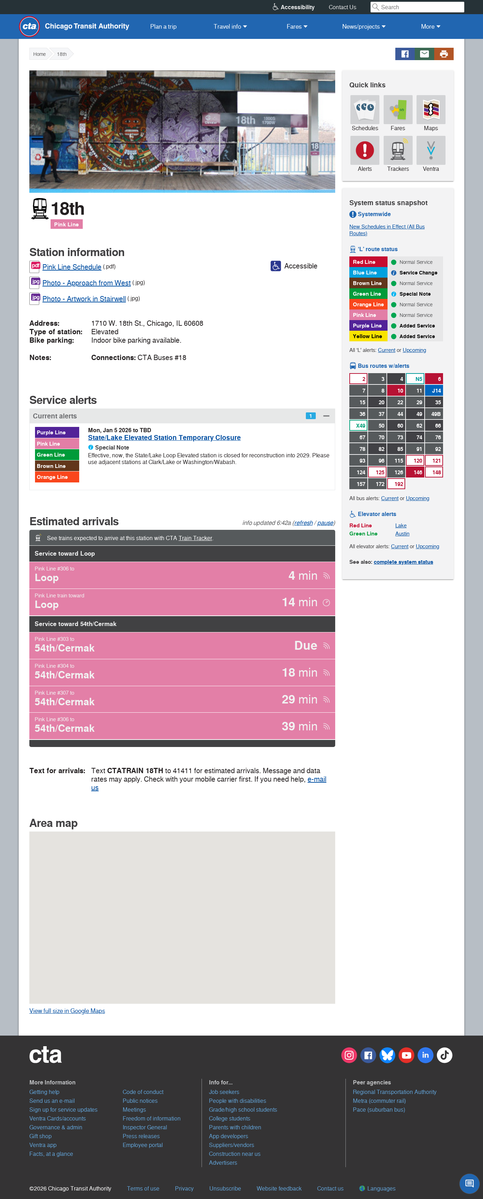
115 (399, 461)
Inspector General (145, 1127)
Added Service (417, 326)
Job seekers (224, 1092)
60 (400, 426)
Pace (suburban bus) (379, 1110)
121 (436, 461)
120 (418, 461)
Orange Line (52, 477)
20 (381, 402)
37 (381, 414)
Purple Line (51, 432)
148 (436, 472)
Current (386, 350)
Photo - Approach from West (86, 283)
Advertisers (223, 1163)
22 (400, 402)
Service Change (418, 273)
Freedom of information (152, 1119)
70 (381, 437)
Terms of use (143, 1189)
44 (400, 414)
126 (399, 472)
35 (438, 402)
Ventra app (43, 1145)
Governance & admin (55, 1127)
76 (438, 437)
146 (418, 472)
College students (229, 1119)
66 (438, 426)
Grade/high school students (243, 1110)
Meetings (134, 1110)
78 (362, 449)
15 (362, 402)
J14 (436, 391)
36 (362, 414)
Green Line (51, 455)
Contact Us (342, 7)
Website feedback (279, 1189)
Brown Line (51, 466)
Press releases (141, 1136)
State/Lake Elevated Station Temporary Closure (164, 437)
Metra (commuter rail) (379, 1101)
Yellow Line (367, 336)
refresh (303, 523)
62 (419, 426)
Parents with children (235, 1127)
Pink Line (66, 224)
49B (436, 414)
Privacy (184, 1189)
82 (381, 449)
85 (400, 449)
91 (419, 449)
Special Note (415, 294)
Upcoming (414, 350)
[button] (182, 416)
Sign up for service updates (63, 1110)
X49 (360, 426)
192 (399, 484)
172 (380, 484)
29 (419, 402)
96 (381, 461)
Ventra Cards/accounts (57, 1119)
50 (381, 426)
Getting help (44, 1092)
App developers (228, 1136)
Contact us (330, 1189)
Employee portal (143, 1145)
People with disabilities (237, 1101)
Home (39, 54)
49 (419, 414)
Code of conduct (143, 1092)
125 (380, 472)
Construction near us (235, 1154)
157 (361, 484)
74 (419, 437)
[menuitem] (163, 26)
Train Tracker (195, 538)
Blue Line (365, 273)
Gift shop (40, 1136)
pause (325, 523)
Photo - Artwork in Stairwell (84, 299)
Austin (402, 534)
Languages (381, 1189)
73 (400, 437)
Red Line (364, 262)
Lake (401, 525)
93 (362, 461)
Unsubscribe (225, 1189)
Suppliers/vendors (231, 1145)
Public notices (140, 1101)
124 (361, 472)
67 (362, 437)
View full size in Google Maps (78, 1010)
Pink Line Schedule (71, 267)
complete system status (403, 562)
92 (438, 449)
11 (419, 391)
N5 (418, 379)
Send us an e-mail (52, 1101)
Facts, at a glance (51, 1154)
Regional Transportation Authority (395, 1092)
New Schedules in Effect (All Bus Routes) (387, 230)
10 (400, 391)
